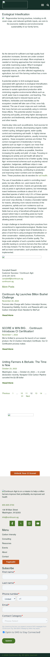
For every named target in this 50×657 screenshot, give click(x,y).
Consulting (6, 538)
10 (22, 393)
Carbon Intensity (9, 534)
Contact (5, 556)
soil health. (43, 175)
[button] (42, 5)
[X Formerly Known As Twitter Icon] (20, 523)
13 (36, 393)
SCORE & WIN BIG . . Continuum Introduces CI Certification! (22, 329)
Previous (6, 393)
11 (26, 393)
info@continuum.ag (10, 517)
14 (41, 393)
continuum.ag (8, 281)
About (4, 552)
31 (22, 396)
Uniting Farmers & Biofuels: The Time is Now (24, 363)
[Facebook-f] (12, 523)
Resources (6, 543)
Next (28, 396)
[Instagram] (29, 523)
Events (5, 547)
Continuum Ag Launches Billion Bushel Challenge (25, 295)
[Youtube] (38, 523)
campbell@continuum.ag (12, 278)
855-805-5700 (8, 505)
